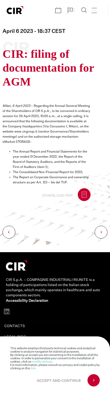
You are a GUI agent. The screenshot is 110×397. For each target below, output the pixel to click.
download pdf (57, 195)
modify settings (42, 361)
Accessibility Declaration (27, 301)
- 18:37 (34, 31)
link (33, 368)
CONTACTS (14, 326)
